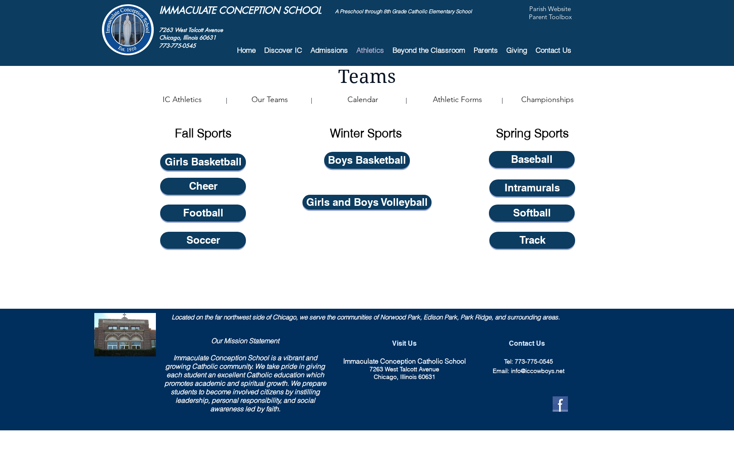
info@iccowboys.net (538, 371)
